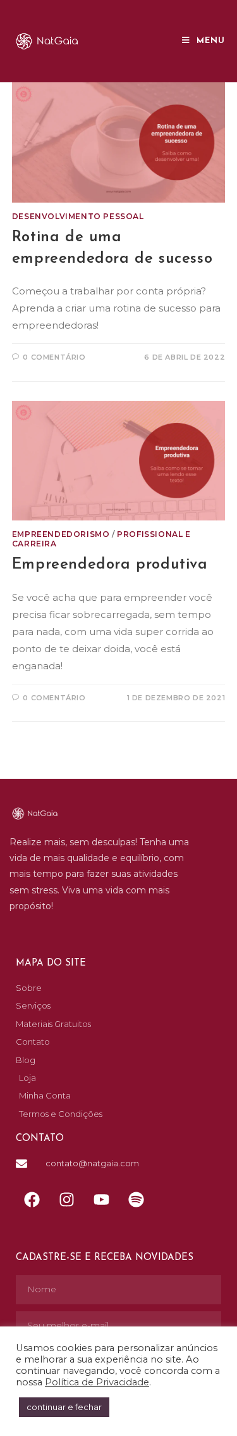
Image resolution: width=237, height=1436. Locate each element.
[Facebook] (31, 1199)
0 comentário (54, 357)
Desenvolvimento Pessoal (78, 216)
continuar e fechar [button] (64, 1407)
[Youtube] (101, 1199)
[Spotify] (136, 1199)
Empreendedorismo (61, 534)
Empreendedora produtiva (110, 564)
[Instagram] (66, 1199)
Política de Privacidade (97, 1382)
